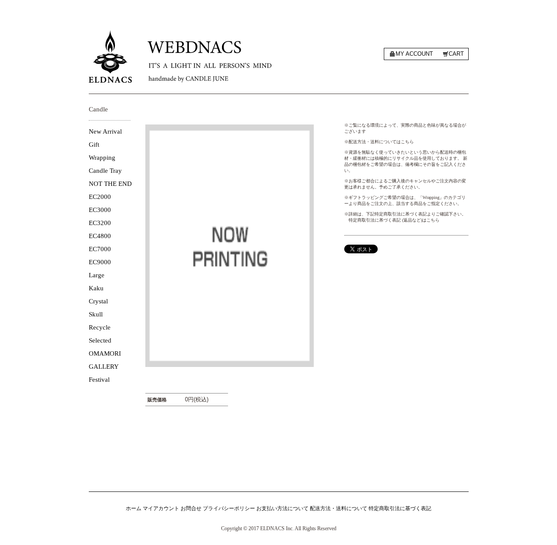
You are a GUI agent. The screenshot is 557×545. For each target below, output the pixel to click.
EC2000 (100, 196)
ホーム (133, 508)
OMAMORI (105, 353)
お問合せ (191, 508)
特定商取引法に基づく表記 (400, 508)
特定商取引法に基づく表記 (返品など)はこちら (394, 220)
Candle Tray (105, 170)
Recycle (100, 327)
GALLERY (104, 366)
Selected (100, 340)
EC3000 (100, 209)
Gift (94, 144)
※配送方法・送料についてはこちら (379, 141)
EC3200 (100, 222)
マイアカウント (161, 508)
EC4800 (100, 235)
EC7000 (100, 249)
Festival (99, 379)
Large (96, 275)
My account (414, 53)
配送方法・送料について (338, 508)
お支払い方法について (282, 508)
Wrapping (102, 157)
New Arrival (105, 131)
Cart (456, 53)
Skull (96, 314)
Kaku (96, 288)
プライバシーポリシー (229, 508)
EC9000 (100, 262)
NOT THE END (110, 183)
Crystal (98, 301)
